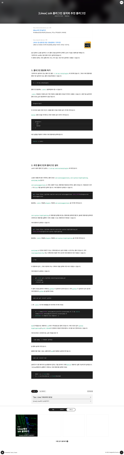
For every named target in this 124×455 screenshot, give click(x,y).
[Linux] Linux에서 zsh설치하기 (41, 401)
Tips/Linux (67, 16)
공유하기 (62, 409)
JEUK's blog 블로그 (2, 452)
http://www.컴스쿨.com (39, 40)
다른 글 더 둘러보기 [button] (61, 441)
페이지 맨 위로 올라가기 (122, 452)
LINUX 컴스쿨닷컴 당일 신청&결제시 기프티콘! (47, 42)
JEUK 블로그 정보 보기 (122, 3)
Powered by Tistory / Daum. (11, 452)
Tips (34, 397)
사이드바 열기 (2, 3)
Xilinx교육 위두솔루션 (39, 30)
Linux (39, 397)
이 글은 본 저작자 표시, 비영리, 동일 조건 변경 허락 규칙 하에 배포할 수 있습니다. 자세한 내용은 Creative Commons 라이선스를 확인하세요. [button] (90, 391)
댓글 (53, 409)
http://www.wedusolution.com (41, 28)
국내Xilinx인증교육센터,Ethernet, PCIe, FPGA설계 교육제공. (49, 32)
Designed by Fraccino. (114, 452)
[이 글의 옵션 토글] (36, 391)
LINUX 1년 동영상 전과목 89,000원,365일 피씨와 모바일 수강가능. (51, 45)
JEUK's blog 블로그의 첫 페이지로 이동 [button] (62, 3)
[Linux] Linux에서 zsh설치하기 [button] (27, 426)
